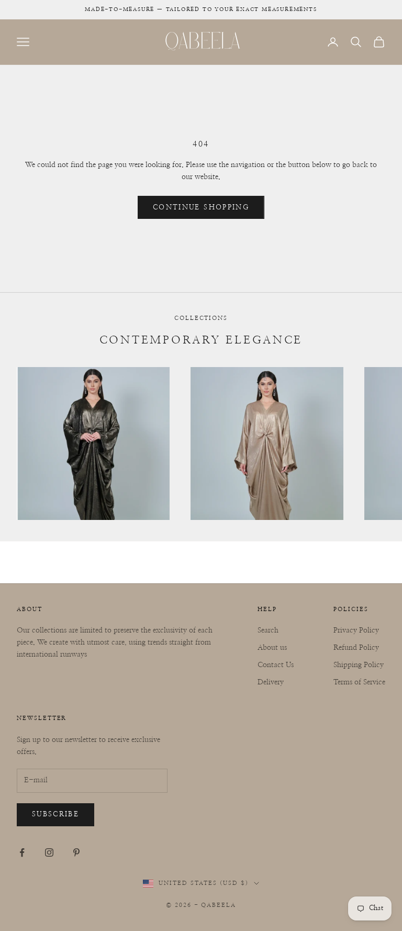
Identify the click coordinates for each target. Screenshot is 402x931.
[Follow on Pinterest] (76, 852)
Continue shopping (201, 207)
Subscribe (55, 814)
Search (268, 630)
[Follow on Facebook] (22, 852)
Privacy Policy (356, 630)
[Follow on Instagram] (49, 852)
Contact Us (276, 665)
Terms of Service (359, 682)
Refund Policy (356, 647)
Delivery (271, 682)
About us (272, 647)
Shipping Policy (358, 665)
